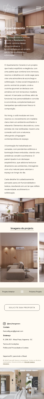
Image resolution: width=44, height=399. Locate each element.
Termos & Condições (11, 344)
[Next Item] (40, 257)
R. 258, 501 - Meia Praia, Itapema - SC (17, 339)
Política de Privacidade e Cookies (16, 348)
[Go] (36, 383)
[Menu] (38, 8)
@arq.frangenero (13, 324)
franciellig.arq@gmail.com (13, 331)
